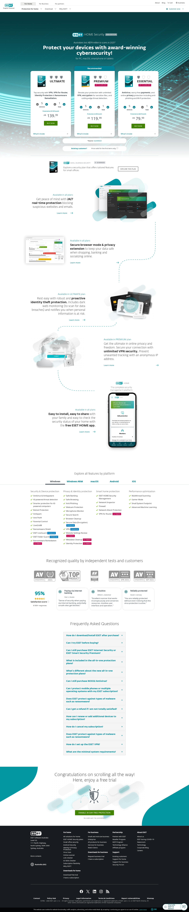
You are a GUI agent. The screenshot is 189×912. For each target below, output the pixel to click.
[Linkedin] (94, 892)
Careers (140, 850)
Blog (163, 3)
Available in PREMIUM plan (117, 339)
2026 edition (111, 34)
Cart (171, 3)
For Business (43, 4)
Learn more (62, 213)
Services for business (96, 845)
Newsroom (141, 842)
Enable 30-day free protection (94, 812)
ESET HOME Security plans (73, 839)
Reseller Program (119, 839)
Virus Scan (67, 852)
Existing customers (120, 856)
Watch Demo (93, 847)
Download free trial (70, 875)
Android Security (69, 845)
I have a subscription (71, 878)
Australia (181, 3)
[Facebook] (81, 892)
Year (59, 107)
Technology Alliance (120, 845)
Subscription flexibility (71, 863)
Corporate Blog (143, 847)
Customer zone (174, 9)
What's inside (39, 134)
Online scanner (69, 855)
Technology (141, 845)
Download (49, 9)
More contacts (36, 856)
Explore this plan (128, 169)
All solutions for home (71, 836)
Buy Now (51, 123)
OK (155, 909)
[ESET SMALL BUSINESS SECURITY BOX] (53, 173)
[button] (37, 104)
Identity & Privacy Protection (70, 848)
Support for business (120, 862)
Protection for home (30, 9)
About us (140, 836)
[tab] (55, 482)
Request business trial (96, 856)
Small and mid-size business (98, 836)
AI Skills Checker (69, 860)
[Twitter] (88, 892)
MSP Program (118, 842)
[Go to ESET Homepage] (9, 6)
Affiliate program (119, 847)
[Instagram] (101, 892)
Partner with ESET (119, 836)
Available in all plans (63, 195)
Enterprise (92, 839)
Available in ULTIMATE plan (71, 294)
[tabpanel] (94, 519)
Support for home (119, 859)
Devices (42, 107)
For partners (59, 4)
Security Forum (118, 865)
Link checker (68, 858)
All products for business (97, 842)
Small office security (70, 842)
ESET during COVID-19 (145, 839)
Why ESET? (63, 9)
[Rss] (107, 892)
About (157, 3)
